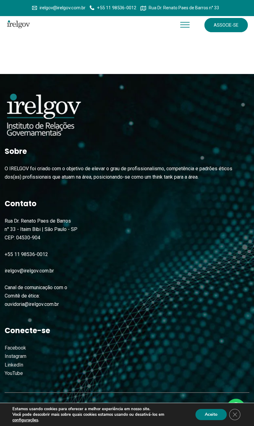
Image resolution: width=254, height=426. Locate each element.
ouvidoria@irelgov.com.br (32, 304)
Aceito (211, 414)
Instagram (15, 356)
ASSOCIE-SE (226, 25)
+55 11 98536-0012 (116, 8)
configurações (25, 420)
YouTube (14, 373)
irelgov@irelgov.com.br (62, 8)
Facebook (15, 348)
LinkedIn (14, 365)
